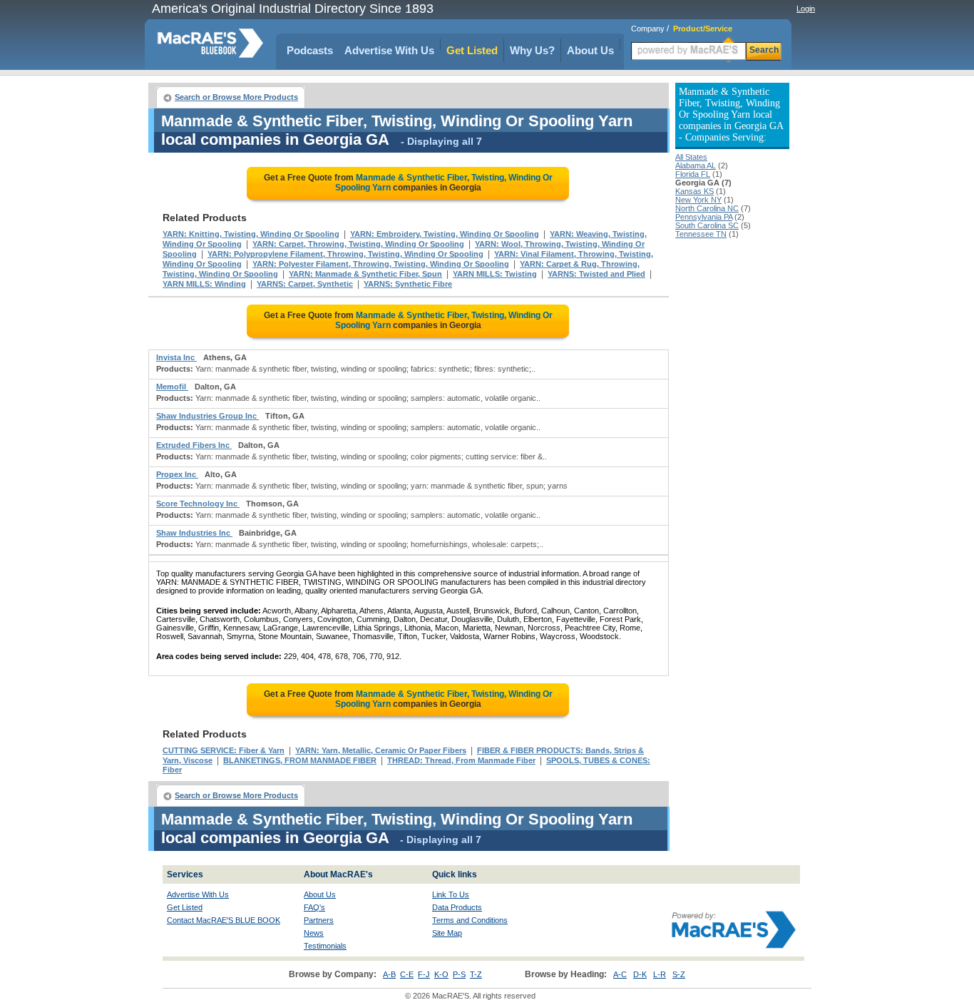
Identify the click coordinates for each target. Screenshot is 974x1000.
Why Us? (532, 50)
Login (805, 8)
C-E (407, 974)
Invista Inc (176, 357)
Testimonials (325, 946)
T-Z (476, 974)
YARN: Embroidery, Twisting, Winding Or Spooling (444, 234)
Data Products (457, 907)
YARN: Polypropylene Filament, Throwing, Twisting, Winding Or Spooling (345, 254)
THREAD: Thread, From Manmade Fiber (461, 760)
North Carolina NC (707, 208)
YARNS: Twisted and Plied (596, 274)
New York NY (698, 199)
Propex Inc (177, 474)
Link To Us (450, 894)
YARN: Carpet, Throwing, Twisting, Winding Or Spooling (358, 244)
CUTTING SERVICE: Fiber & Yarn (223, 750)
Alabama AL (695, 165)
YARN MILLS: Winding (204, 284)
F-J (424, 974)
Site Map (447, 933)
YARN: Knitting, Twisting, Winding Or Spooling (251, 234)
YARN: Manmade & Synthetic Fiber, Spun (365, 274)
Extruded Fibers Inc (194, 445)
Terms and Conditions (470, 920)
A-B (389, 974)
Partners (319, 920)
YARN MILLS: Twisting (495, 274)
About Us (590, 50)
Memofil (172, 386)
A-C (620, 974)
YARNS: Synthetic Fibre (408, 284)
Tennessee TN (701, 234)
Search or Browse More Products (236, 97)
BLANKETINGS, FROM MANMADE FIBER (299, 760)
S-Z (678, 974)
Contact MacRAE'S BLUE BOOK (223, 920)
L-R (659, 974)
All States (691, 157)
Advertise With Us (389, 50)
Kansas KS (694, 191)
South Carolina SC (707, 225)
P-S (459, 974)
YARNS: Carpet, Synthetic (305, 284)
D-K (640, 974)
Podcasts (310, 50)
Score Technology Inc (198, 503)
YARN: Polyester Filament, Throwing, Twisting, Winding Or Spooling (380, 264)
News (314, 933)
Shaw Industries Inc (194, 533)
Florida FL (692, 174)
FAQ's (314, 907)
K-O (441, 974)
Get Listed (472, 50)
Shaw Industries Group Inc (207, 416)
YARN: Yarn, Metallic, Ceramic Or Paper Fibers (380, 750)
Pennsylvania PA (703, 217)
